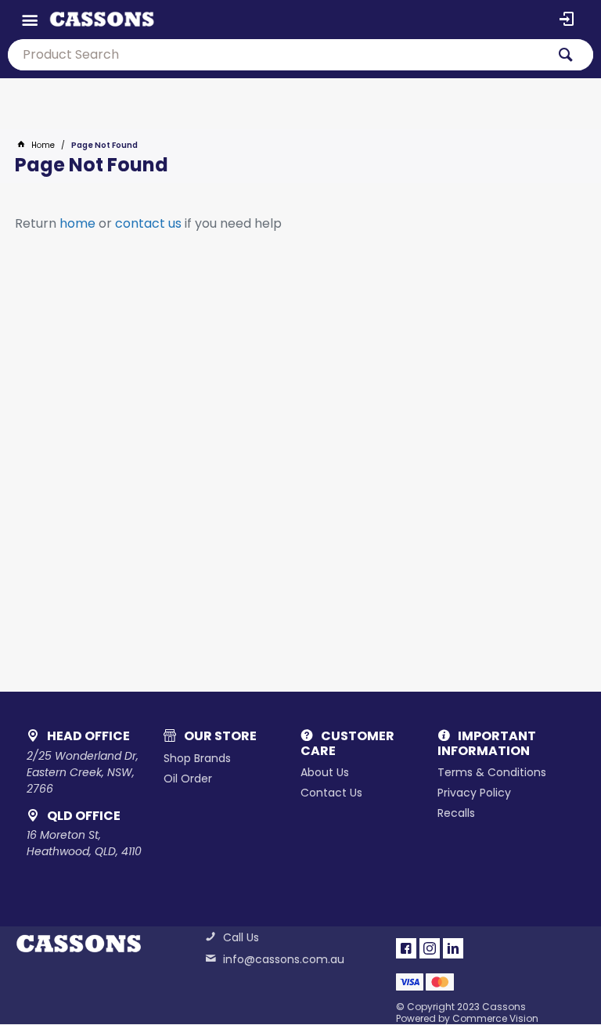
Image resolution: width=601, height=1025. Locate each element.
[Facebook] (406, 948)
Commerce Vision (495, 1018)
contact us (148, 223)
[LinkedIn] (453, 948)
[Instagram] (429, 948)
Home (43, 145)
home (77, 223)
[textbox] (277, 54)
